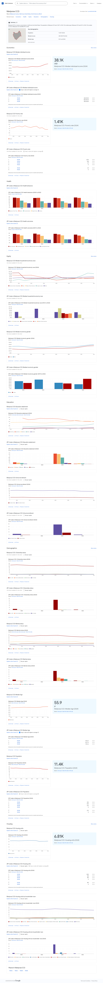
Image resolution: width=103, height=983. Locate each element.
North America (34, 14)
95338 (18, 101)
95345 (18, 98)
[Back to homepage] (3, 3)
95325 (18, 164)
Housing (52, 16)
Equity (30, 16)
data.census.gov (14, 60)
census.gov (59, 68)
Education (36, 16)
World (40, 14)
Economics (18, 16)
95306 (18, 99)
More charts (93, 47)
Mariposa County (14, 14)
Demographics (44, 16)
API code (17, 81)
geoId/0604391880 (92, 11)
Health (24, 16)
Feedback (99, 3)
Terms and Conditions (85, 980)
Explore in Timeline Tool (25, 81)
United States (27, 14)
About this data (22, 60)
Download (11, 81)
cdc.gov (13, 194)
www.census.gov (31, 42)
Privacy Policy (94, 980)
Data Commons (9, 3)
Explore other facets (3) (12, 626)
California (21, 14)
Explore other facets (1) (12, 444)
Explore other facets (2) (12, 54)
